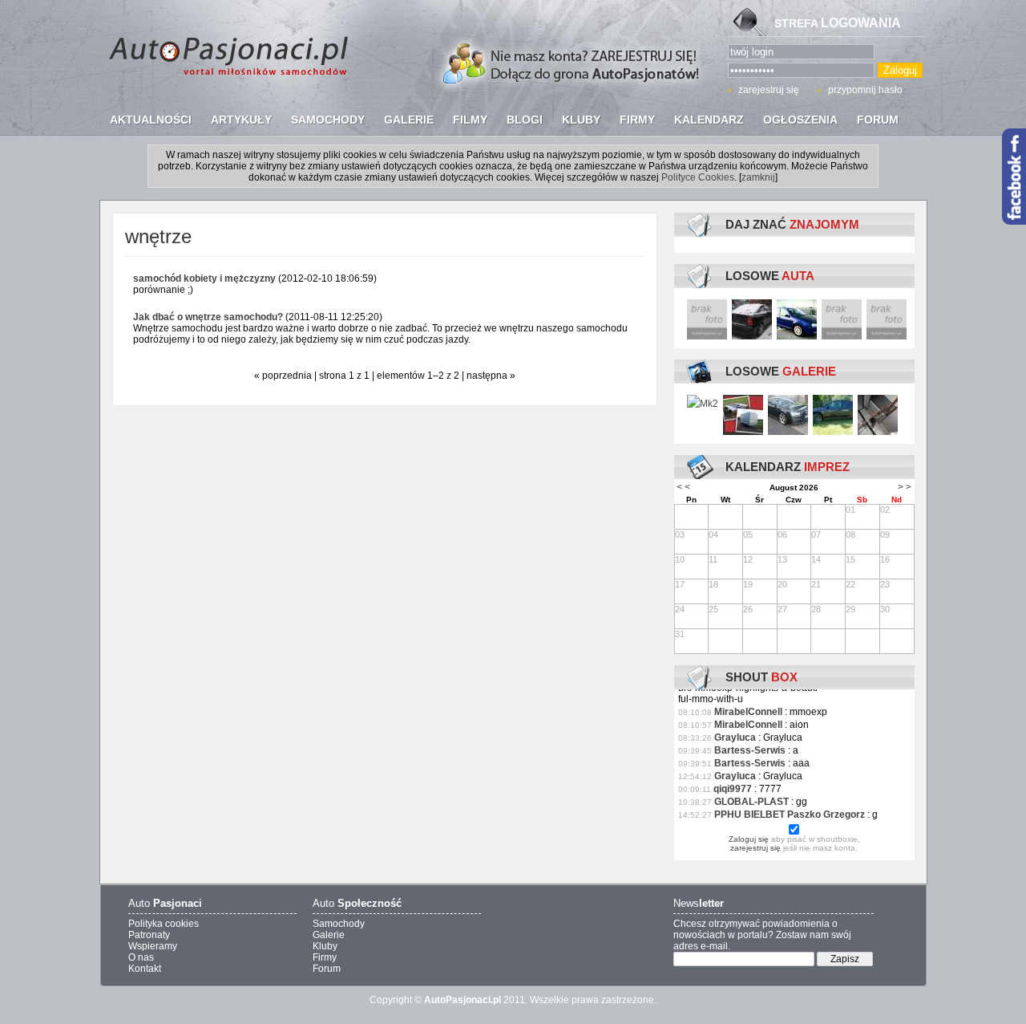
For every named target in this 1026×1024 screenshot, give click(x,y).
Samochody (339, 923)
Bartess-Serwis (750, 750)
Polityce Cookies (697, 177)
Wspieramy (152, 946)
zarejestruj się (768, 89)
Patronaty (149, 935)
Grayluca (735, 737)
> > (904, 487)
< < (683, 487)
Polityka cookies (163, 923)
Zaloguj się (749, 839)
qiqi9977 (732, 788)
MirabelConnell (748, 711)
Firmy (325, 957)
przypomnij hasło (865, 89)
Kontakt (144, 968)
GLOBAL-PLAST (751, 801)
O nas (141, 957)
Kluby (325, 946)
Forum (327, 968)
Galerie (329, 935)
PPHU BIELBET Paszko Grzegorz (789, 814)
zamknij (758, 177)
